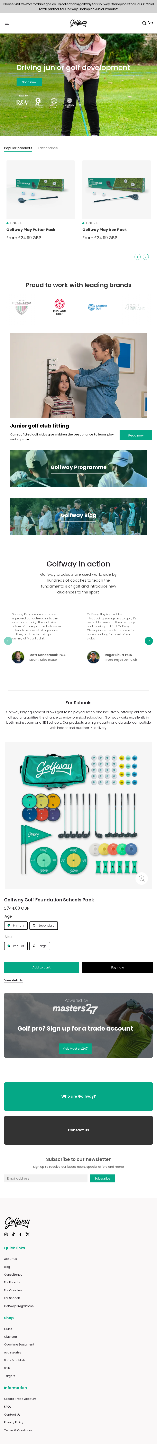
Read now (136, 435)
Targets (9, 1376)
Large (42, 946)
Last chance (48, 148)
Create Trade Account (20, 1399)
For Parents (12, 1282)
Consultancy (13, 1275)
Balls (7, 1368)
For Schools (12, 1298)
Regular (18, 946)
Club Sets (11, 1337)
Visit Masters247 (75, 1048)
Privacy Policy (13, 1422)
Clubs (8, 1329)
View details (13, 980)
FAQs (7, 1407)
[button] (29, 23)
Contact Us (12, 1415)
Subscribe (102, 1178)
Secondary (46, 925)
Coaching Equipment (19, 1344)
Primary (18, 925)
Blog (7, 1267)
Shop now (29, 82)
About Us (10, 1259)
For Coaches (13, 1290)
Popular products (18, 148)
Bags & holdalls (14, 1360)
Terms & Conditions (18, 1430)
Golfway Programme (19, 1306)
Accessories (12, 1352)
